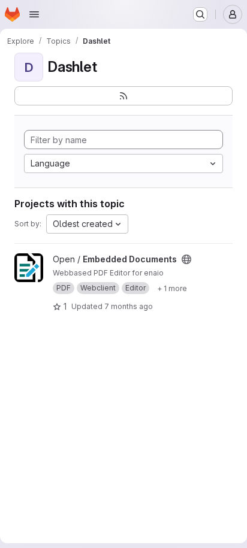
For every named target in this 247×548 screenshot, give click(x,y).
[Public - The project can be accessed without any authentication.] (186, 259)
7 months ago (128, 306)
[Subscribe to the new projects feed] (123, 95)
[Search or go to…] (200, 14)
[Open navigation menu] (34, 14)
